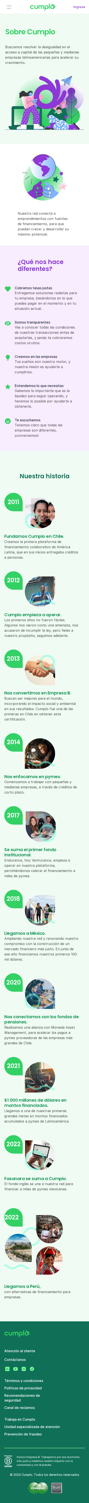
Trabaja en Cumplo (19, 1419)
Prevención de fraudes (23, 1434)
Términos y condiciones (23, 1380)
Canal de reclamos (19, 1407)
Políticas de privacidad (23, 1388)
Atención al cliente (19, 1351)
